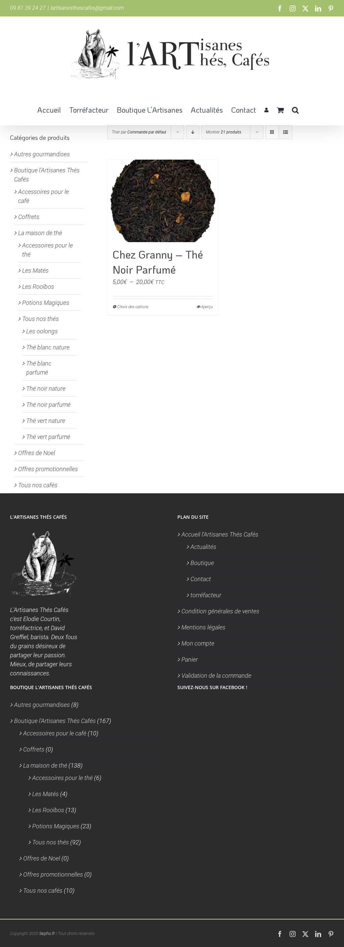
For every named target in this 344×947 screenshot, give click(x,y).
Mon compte (197, 643)
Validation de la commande (216, 675)
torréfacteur (205, 595)
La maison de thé (40, 232)
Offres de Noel (36, 452)
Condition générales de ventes (220, 611)
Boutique (202, 562)
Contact (200, 578)
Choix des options (132, 306)
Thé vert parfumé (48, 436)
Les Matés (35, 270)
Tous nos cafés (37, 485)
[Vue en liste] (285, 132)
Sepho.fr (47, 933)
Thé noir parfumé (48, 404)
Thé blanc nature (48, 347)
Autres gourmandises (42, 154)
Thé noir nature (46, 388)
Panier (189, 659)
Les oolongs (42, 331)
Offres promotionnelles (48, 468)
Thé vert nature (45, 420)
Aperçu (207, 306)
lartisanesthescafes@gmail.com (87, 8)
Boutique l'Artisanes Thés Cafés (55, 720)
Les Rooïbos (38, 286)
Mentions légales (203, 627)
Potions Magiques (45, 302)
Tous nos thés (40, 318)
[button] (295, 109)
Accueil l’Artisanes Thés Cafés (219, 534)
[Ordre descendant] (192, 132)
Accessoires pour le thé (62, 777)
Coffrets (28, 216)
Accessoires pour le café (54, 733)
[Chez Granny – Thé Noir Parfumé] (163, 201)
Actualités (203, 546)
